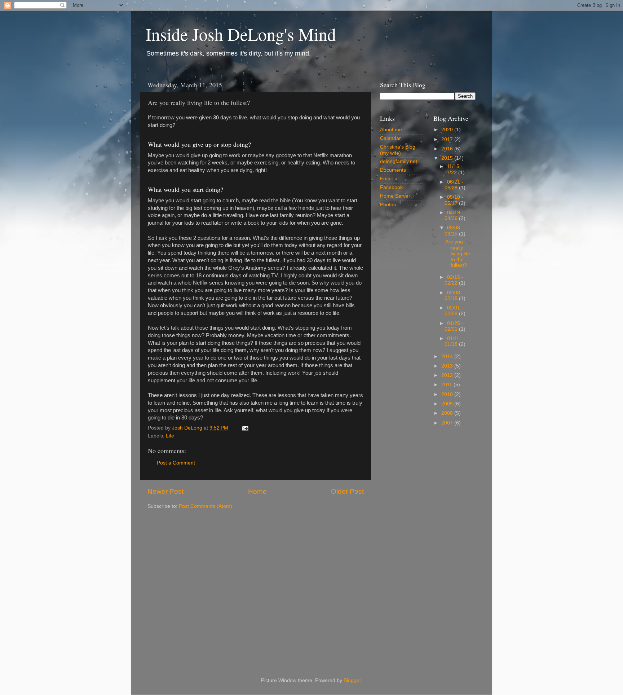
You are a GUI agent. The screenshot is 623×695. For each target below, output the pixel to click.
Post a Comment (176, 463)
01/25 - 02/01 (454, 326)
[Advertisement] (428, 547)
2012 (447, 375)
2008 (447, 413)
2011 (447, 384)
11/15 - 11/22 (454, 169)
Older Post (347, 491)
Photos (388, 204)
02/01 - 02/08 (454, 310)
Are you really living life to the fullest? (457, 253)
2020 (447, 129)
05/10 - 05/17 (454, 200)
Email (386, 178)
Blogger (352, 680)
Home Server (395, 196)
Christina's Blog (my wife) (397, 149)
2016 (447, 148)
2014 (447, 356)
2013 (447, 366)
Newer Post (165, 491)
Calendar (390, 138)
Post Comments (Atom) (205, 506)
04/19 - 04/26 (454, 215)
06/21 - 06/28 (454, 184)
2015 (447, 158)
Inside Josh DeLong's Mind (241, 33)
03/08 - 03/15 (454, 230)
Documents (393, 170)
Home (257, 491)
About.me (391, 129)
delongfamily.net (398, 161)
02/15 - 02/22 (454, 280)
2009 (447, 403)
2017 (447, 139)
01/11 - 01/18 (454, 341)
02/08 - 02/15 (454, 295)
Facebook (391, 187)
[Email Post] (244, 428)
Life (170, 436)
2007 (447, 423)
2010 (447, 394)
